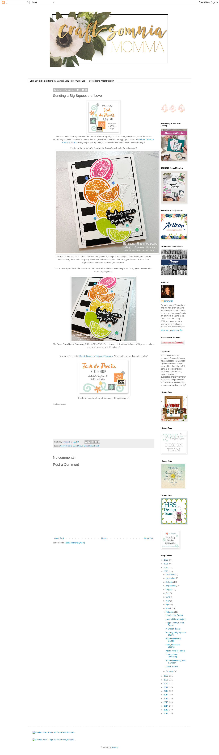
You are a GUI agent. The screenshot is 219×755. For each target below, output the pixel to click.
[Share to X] (92, 442)
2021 (166, 680)
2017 (166, 695)
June (168, 597)
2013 (166, 710)
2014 (166, 706)
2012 (166, 713)
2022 (166, 676)
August (169, 589)
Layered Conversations (176, 619)
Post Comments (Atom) (75, 543)
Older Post (148, 538)
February (170, 612)
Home (104, 538)
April (168, 604)
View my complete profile (172, 330)
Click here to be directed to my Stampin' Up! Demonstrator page (57, 81)
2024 (166, 567)
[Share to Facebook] (95, 442)
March (169, 608)
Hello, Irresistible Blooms (173, 646)
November (171, 578)
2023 (166, 571)
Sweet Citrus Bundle (92, 446)
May (168, 601)
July (168, 593)
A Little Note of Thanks (175, 651)
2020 (166, 683)
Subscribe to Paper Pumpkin (101, 81)
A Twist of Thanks (173, 629)
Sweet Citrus (78, 446)
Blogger (114, 747)
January (169, 671)
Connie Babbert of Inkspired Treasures (96, 356)
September (171, 586)
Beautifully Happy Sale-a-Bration (176, 661)
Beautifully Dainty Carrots (173, 640)
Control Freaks (66, 446)
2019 (166, 687)
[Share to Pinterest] (98, 442)
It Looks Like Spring (174, 615)
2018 (166, 691)
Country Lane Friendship (171, 655)
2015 (166, 702)
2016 (166, 698)
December (171, 574)
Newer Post (59, 538)
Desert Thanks (172, 667)
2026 (166, 560)
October (169, 582)
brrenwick (168, 301)
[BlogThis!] (89, 442)
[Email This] (86, 442)
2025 (166, 564)
